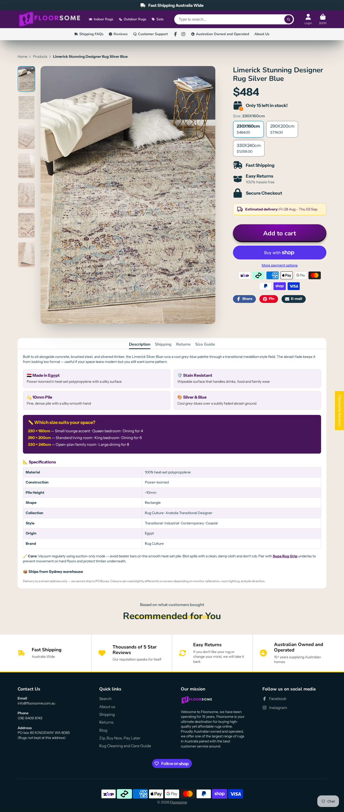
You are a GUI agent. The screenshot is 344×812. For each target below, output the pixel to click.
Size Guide (205, 344)
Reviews (121, 34)
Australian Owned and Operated (222, 34)
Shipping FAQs (91, 34)
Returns (183, 344)
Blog (103, 730)
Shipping (163, 344)
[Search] (288, 19)
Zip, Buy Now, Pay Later (120, 738)
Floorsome (178, 802)
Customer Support (153, 34)
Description (139, 344)
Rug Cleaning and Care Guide (125, 745)
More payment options (280, 265)
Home (22, 56)
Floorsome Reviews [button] (339, 410)
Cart (322, 19)
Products (40, 56)
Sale (160, 19)
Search (105, 698)
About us (107, 706)
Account (308, 19)
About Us (261, 34)
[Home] (50, 19)
